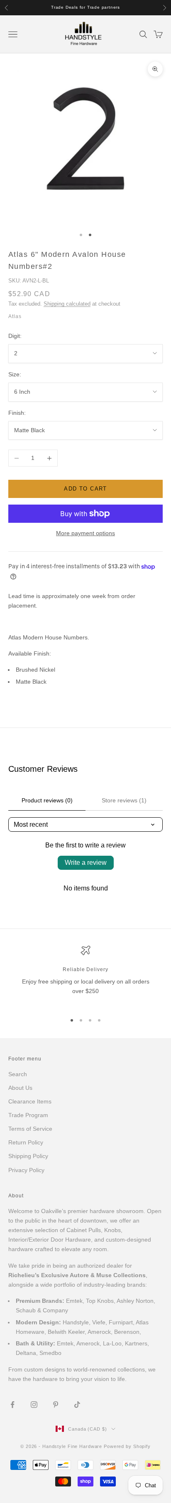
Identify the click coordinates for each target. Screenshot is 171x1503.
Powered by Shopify (127, 1446)
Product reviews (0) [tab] (47, 800)
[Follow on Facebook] (12, 1404)
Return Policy (25, 1142)
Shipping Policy (28, 1156)
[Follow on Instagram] (34, 1404)
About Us (20, 1087)
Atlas (15, 316)
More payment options (85, 533)
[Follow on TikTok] (77, 1404)
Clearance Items (29, 1101)
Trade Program (28, 1115)
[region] (85, 975)
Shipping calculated (67, 304)
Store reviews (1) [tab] (124, 800)
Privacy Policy (26, 1170)
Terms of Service (30, 1128)
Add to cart (85, 489)
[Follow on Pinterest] (55, 1404)
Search (17, 1074)
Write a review (86, 862)
